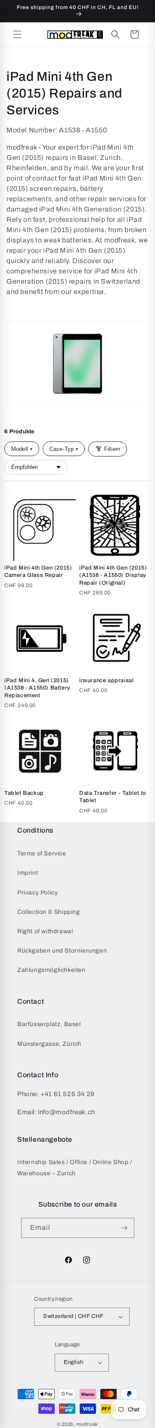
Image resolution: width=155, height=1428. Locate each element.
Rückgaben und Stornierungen (62, 950)
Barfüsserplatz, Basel (49, 1024)
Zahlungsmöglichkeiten (51, 970)
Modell (21, 449)
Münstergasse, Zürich (49, 1044)
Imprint (27, 873)
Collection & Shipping (48, 912)
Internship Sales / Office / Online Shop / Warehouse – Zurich (74, 1167)
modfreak (87, 1424)
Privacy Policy (37, 892)
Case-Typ (64, 449)
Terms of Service (41, 853)
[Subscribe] (124, 1228)
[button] (17, 34)
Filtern (112, 449)
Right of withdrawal (45, 931)
